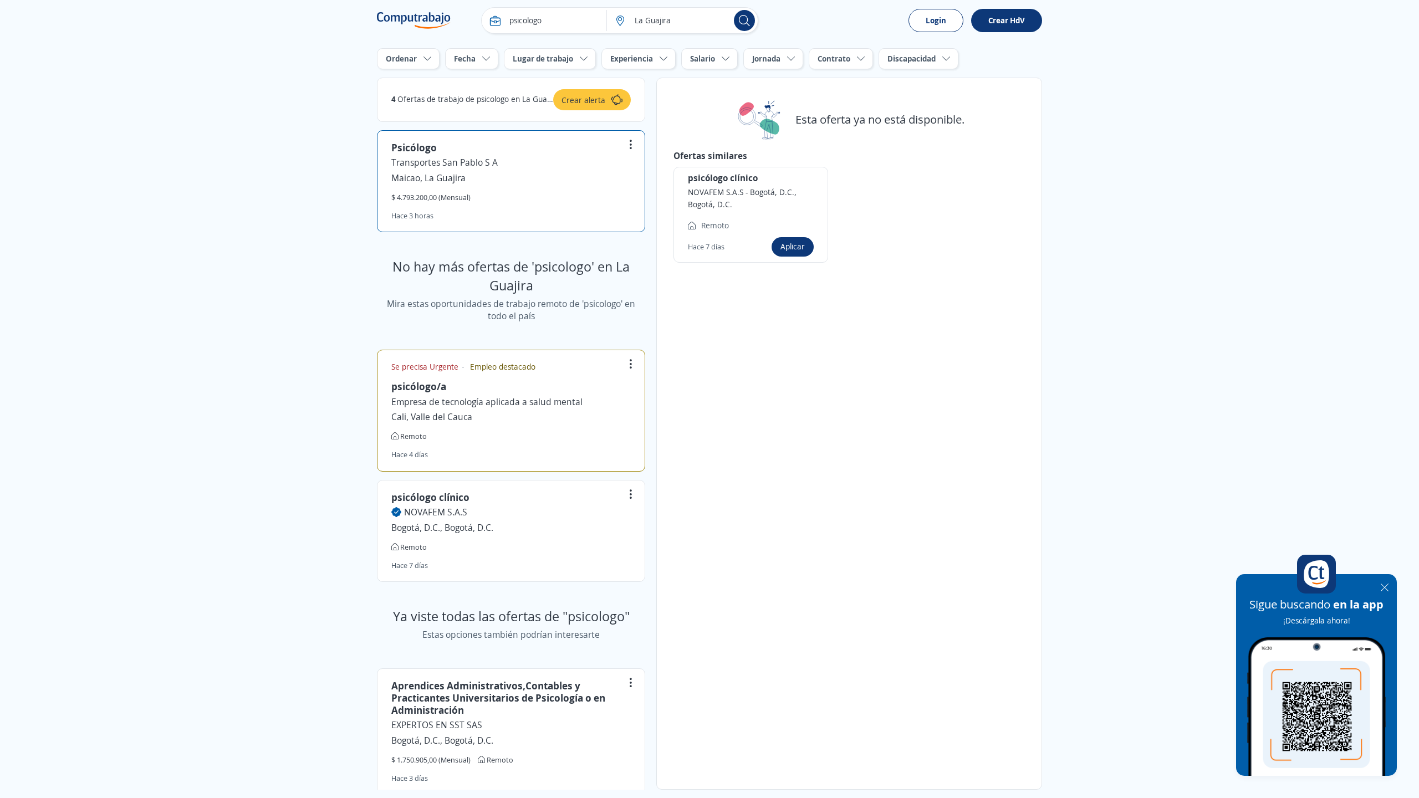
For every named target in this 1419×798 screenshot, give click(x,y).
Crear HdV (1006, 20)
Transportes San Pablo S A (444, 162)
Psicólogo (414, 147)
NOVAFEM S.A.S (435, 512)
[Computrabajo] (414, 20)
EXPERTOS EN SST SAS (436, 725)
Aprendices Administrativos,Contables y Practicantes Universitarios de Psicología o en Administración (498, 697)
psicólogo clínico (430, 497)
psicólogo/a (418, 386)
